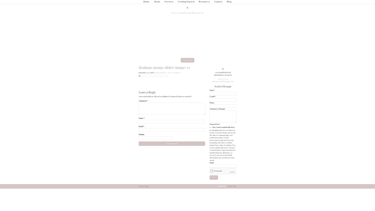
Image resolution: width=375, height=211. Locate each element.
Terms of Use (215, 124)
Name (141, 118)
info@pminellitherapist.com (193, 13)
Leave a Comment (174, 73)
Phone (212, 103)
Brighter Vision (231, 186)
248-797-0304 (176, 13)
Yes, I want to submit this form (223, 127)
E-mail (213, 96)
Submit (214, 178)
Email (141, 126)
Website (141, 134)
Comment (143, 101)
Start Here (187, 60)
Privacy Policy (144, 186)
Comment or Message (217, 109)
